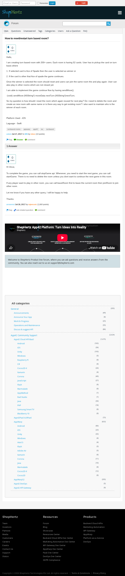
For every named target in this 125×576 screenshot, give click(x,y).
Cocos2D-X (22, 368)
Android (21, 343)
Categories (50, 30)
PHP (19, 405)
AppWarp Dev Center (53, 549)
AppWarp (18, 421)
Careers (6, 542)
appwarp (27, 129)
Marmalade (22, 388)
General (15, 308)
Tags (40, 30)
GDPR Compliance (51, 560)
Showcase (48, 531)
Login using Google (81, 3)
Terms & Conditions (81, 573)
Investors (6, 527)
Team (4, 523)
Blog (45, 527)
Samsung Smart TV (25, 409)
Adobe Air (21, 450)
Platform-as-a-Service (93, 538)
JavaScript (21, 380)
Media (5, 534)
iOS (26, 134)
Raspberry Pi (23, 360)
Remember (44, 3)
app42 (35, 129)
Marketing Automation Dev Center (59, 542)
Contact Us (7, 549)
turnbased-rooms (14, 129)
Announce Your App (23, 317)
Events (5, 545)
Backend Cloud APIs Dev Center (58, 538)
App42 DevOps (20, 483)
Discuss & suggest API (23, 329)
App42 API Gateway (22, 487)
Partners (6, 531)
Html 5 (20, 442)
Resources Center (51, 534)
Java (19, 401)
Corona (20, 376)
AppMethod (22, 393)
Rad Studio (22, 397)
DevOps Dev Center (52, 556)
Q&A (6, 30)
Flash (19, 384)
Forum (14, 23)
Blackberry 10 (23, 413)
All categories (21, 303)
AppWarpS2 (19, 479)
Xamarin (21, 372)
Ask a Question (73, 30)
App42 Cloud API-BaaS (24, 339)
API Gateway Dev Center (54, 545)
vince (33, 134)
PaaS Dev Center (51, 553)
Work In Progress (21, 321)
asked (8, 134)
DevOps (87, 542)
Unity (19, 351)
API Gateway (89, 531)
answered (10, 204)
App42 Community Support (24, 335)
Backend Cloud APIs (93, 523)
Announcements (21, 313)
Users (60, 30)
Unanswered (29, 30)
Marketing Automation (94, 527)
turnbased (50, 129)
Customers (7, 538)
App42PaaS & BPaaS (23, 417)
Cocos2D (21, 475)
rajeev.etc (32, 204)
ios (42, 129)
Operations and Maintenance (27, 325)
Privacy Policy (99, 573)
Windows (21, 355)
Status (5, 556)
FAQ (85, 30)
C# (18, 364)
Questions (16, 30)
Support (6, 553)
